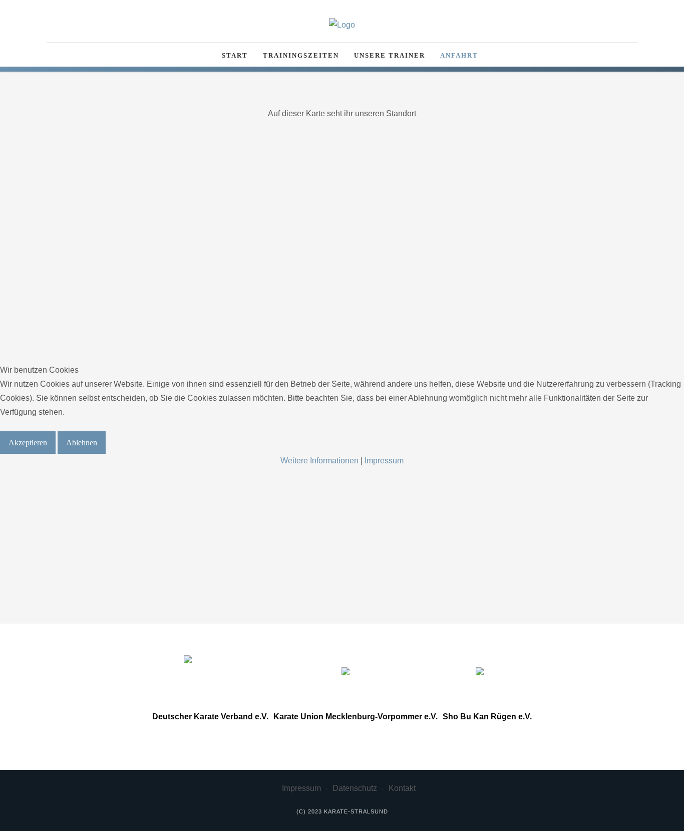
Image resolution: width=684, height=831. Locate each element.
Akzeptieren (28, 442)
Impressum (384, 460)
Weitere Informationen (319, 460)
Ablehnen (81, 442)
